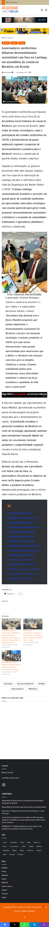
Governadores (18, 689)
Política (22, 43)
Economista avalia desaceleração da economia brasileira (29, 807)
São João (12, 854)
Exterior (4, 879)
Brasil (4, 846)
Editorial (4, 890)
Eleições (31, 846)
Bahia (29, 842)
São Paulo (20, 854)
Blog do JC (36, 842)
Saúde (4, 854)
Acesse (5, 842)
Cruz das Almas (14, 846)
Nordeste (33, 689)
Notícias (14, 43)
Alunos (22, 842)
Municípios (6, 850)
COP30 (42, 684)
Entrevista (5, 894)
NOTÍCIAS (4, 868)
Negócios (11, 38)
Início (5, 38)
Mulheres (39, 846)
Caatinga (8, 684)
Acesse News (13, 842)
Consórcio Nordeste (26, 684)
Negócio (14, 850)
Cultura (24, 846)
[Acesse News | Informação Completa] (10, 10)
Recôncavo (30, 850)
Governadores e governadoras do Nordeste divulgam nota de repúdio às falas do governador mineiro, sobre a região (32, 635)
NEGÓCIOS (5, 883)
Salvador (38, 850)
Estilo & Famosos (7, 886)
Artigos (4, 897)
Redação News (7, 72)
